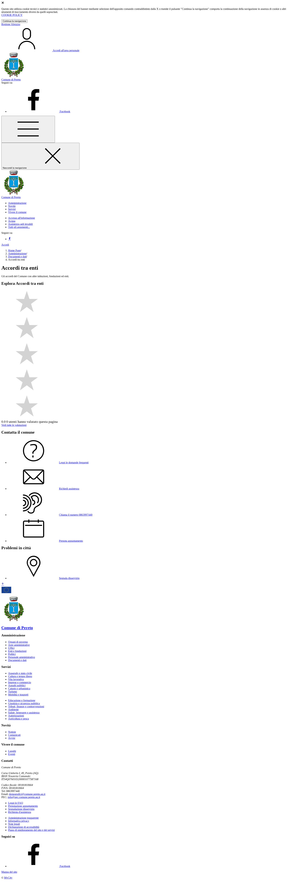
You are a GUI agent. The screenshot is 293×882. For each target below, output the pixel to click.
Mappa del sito (9, 871)
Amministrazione (17, 253)
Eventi (11, 754)
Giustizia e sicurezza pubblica (24, 703)
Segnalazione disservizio (21, 809)
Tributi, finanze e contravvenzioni (26, 706)
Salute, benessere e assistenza (24, 712)
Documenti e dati (17, 256)
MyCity (8, 877)
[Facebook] (9, 238)
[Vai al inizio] (2, 584)
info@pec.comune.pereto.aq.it (24, 797)
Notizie (12, 731)
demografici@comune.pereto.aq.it (27, 794)
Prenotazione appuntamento (23, 806)
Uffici (11, 648)
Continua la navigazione (14, 21)
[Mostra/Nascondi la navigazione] (28, 129)
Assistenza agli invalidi (20, 224)
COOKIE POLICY (12, 15)
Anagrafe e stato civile (20, 673)
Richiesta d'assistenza (19, 812)
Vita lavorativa (16, 679)
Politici (12, 654)
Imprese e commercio (19, 682)
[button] (17, 203)
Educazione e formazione (21, 700)
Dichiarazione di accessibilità (23, 827)
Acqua (11, 221)
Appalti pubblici (16, 685)
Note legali (14, 823)
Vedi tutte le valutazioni (13, 425)
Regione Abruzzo (10, 24)
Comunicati (14, 735)
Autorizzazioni (16, 715)
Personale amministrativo (21, 657)
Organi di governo (18, 641)
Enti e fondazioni (17, 651)
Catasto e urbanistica (19, 688)
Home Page (14, 250)
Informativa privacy (18, 820)
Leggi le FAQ (15, 802)
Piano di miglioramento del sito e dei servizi (31, 830)
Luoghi (12, 751)
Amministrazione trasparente (23, 817)
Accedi (5, 244)
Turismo (12, 691)
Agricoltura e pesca (18, 718)
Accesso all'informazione (21, 217)
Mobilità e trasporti (18, 694)
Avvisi (11, 738)
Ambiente (13, 709)
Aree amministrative (19, 644)
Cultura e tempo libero (20, 676)
